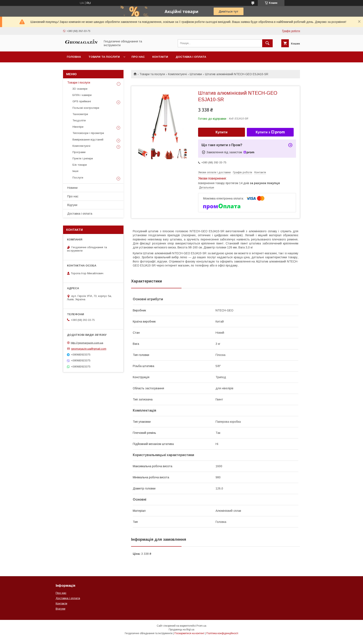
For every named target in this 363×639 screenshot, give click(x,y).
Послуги (77, 177)
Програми (78, 152)
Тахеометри (80, 114)
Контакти (160, 56)
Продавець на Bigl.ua (181, 629)
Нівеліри (77, 126)
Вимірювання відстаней (87, 139)
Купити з (263, 132)
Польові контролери (85, 107)
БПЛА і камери (82, 95)
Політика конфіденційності (222, 633)
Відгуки (72, 205)
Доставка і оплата (191, 56)
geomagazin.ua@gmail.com (88, 348)
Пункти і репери (82, 158)
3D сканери (79, 88)
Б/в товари (79, 164)
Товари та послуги (104, 56)
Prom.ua (201, 625)
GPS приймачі (81, 101)
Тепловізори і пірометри (88, 133)
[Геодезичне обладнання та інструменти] (81, 46)
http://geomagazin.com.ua (87, 342)
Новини (72, 187)
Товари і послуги (78, 82)
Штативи (196, 74)
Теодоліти (79, 120)
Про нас (138, 56)
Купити (222, 132)
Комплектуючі (177, 74)
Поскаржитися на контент (189, 633)
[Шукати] (267, 43)
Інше (75, 171)
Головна (74, 56)
